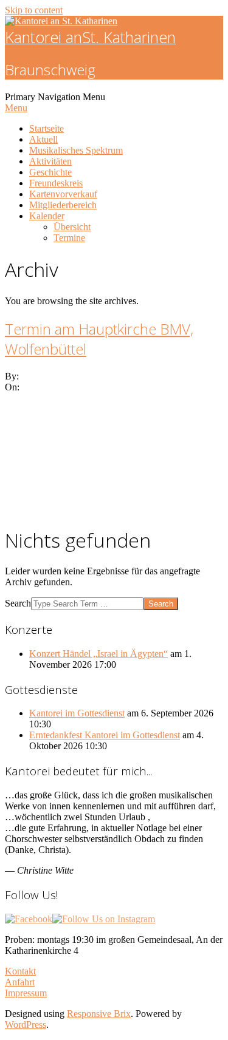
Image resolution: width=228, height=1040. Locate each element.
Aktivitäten (50, 161)
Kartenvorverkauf (63, 194)
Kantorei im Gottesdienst (77, 713)
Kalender (46, 216)
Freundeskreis (56, 183)
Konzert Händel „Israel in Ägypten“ (98, 653)
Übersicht (72, 227)
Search (18, 603)
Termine (69, 238)
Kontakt (20, 971)
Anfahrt (20, 982)
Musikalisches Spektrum (76, 150)
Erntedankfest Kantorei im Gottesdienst (104, 735)
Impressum (26, 993)
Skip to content (34, 10)
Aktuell (43, 139)
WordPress (25, 1024)
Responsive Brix (99, 1013)
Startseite (46, 128)
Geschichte (50, 172)
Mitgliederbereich (63, 205)
